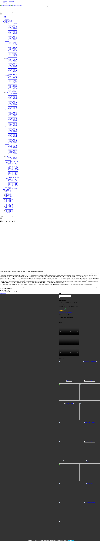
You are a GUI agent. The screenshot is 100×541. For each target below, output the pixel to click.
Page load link (3, 293)
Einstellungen (71, 540)
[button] (79, 310)
